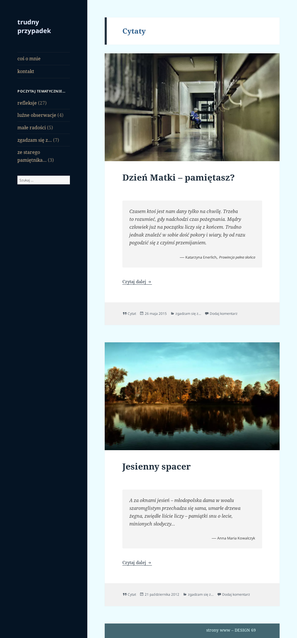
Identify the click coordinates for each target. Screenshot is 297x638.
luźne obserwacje (36, 115)
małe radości (31, 127)
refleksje (27, 103)
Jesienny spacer (156, 466)
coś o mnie (29, 58)
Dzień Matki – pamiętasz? (178, 177)
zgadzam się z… (34, 140)
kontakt (25, 71)
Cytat (132, 313)
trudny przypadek (34, 26)
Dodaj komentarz (224, 313)
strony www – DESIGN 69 (231, 630)
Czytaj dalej (137, 281)
